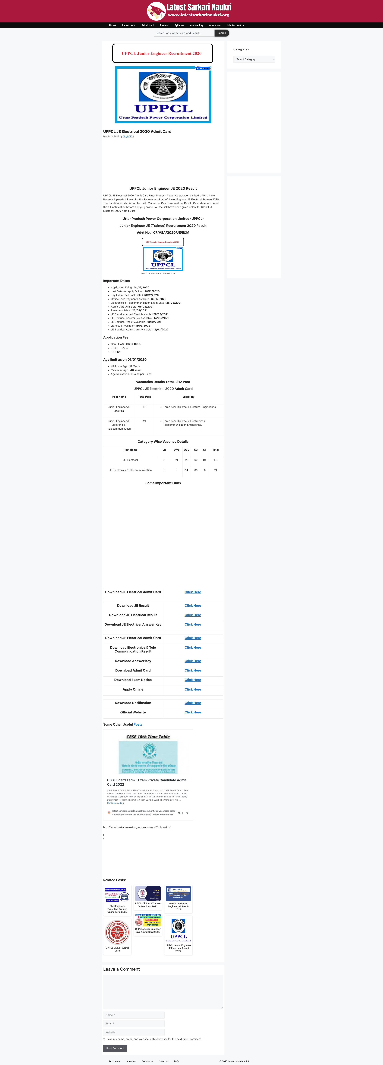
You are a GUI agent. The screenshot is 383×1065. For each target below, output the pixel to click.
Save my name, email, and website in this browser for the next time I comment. (154, 1039)
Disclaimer (114, 1061)
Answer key (196, 25)
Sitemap (163, 1061)
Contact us (147, 1061)
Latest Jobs (129, 25)
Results (164, 25)
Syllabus (179, 25)
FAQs (177, 1061)
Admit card (148, 25)
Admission (215, 25)
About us (131, 1061)
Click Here (193, 592)
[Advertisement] (163, 164)
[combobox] (184, 33)
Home (112, 25)
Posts (138, 724)
